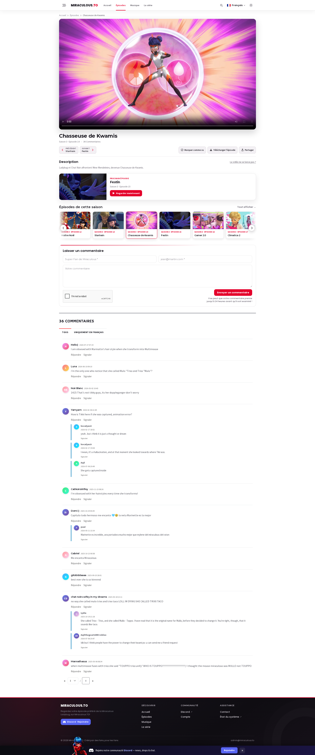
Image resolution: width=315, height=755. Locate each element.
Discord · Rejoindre (77, 721)
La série (148, 5)
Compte (185, 716)
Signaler (88, 354)
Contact (225, 712)
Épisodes (121, 5)
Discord (186, 712)
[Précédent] (63, 228)
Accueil (107, 5)
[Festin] (82, 187)
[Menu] (64, 5)
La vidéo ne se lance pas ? (243, 161)
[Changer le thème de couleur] (251, 5)
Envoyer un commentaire (233, 292)
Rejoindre (229, 750)
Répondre (76, 354)
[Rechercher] (221, 5)
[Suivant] (252, 228)
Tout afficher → (246, 207)
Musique (134, 5)
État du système (231, 716)
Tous (65, 332)
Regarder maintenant (128, 193)
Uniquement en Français (89, 332)
